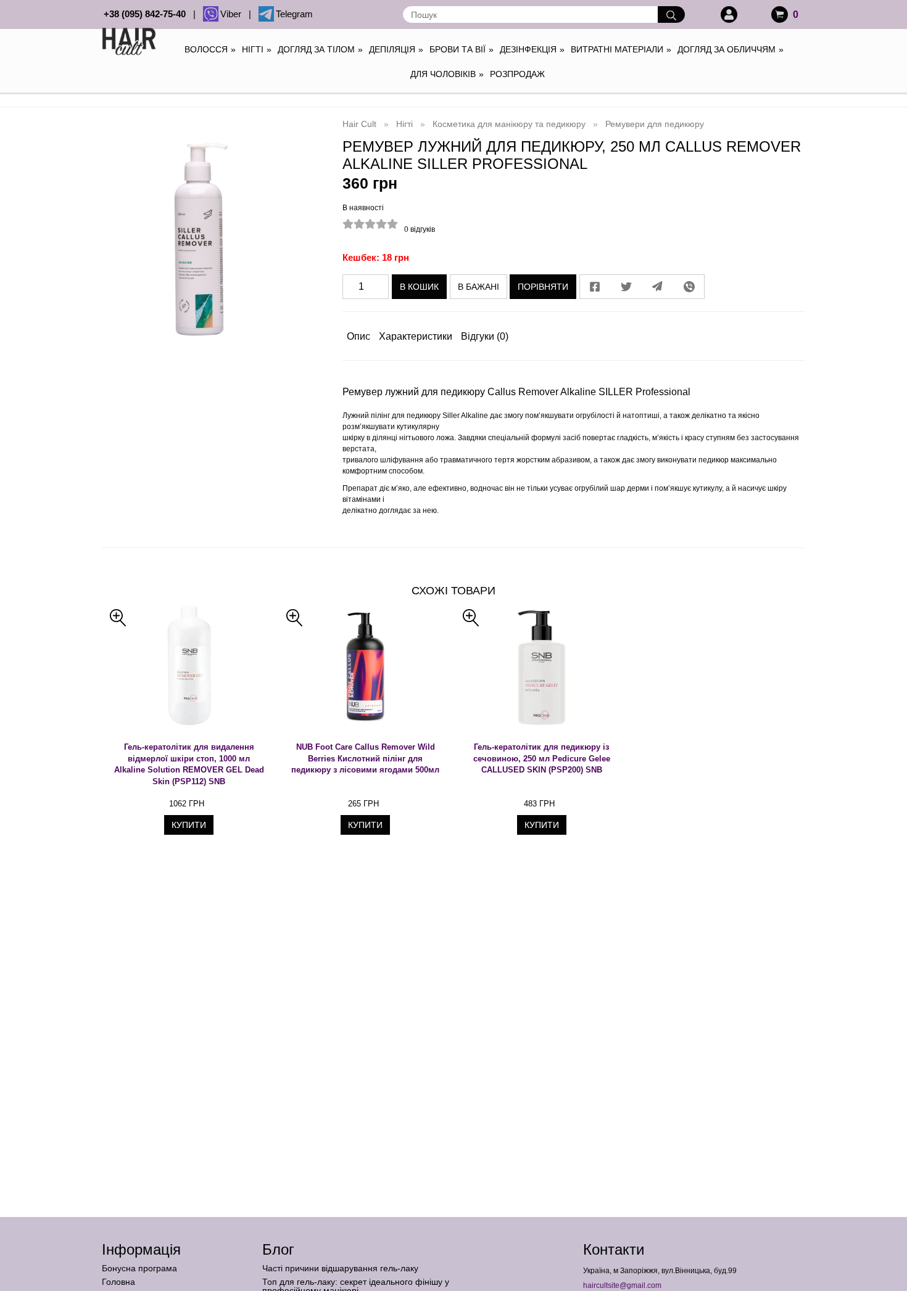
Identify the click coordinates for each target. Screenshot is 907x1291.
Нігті (256, 49)
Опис (358, 336)
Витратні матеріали (621, 49)
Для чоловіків (447, 74)
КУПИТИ (189, 825)
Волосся (210, 49)
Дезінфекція (532, 49)
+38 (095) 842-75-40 (147, 14)
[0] (779, 14)
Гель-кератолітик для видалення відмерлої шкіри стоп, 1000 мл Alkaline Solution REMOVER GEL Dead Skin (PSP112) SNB (189, 764)
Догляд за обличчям (730, 49)
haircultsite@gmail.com (622, 1285)
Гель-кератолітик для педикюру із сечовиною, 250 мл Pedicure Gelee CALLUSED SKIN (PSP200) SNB (541, 758)
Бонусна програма (139, 1268)
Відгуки (484, 336)
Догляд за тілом (320, 49)
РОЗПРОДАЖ (517, 74)
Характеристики (415, 336)
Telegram (294, 14)
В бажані (478, 287)
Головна (118, 1282)
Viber (233, 14)
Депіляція (396, 49)
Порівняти (543, 287)
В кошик (419, 287)
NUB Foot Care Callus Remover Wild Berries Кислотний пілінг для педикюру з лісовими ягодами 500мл (365, 758)
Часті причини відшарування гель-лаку (340, 1268)
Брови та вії (461, 49)
